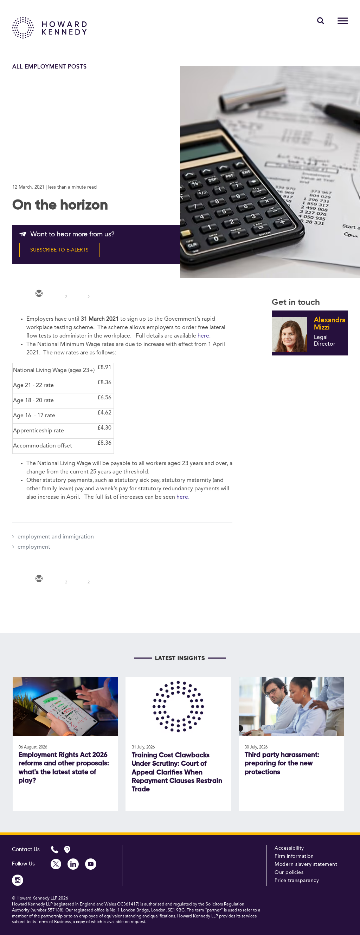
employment (34, 547)
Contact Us (26, 849)
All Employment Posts (49, 67)
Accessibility (289, 848)
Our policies (289, 872)
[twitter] (59, 294)
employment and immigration (56, 537)
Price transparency (297, 880)
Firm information (294, 856)
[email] (38, 294)
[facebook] (102, 294)
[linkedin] (80, 294)
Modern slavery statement (306, 864)
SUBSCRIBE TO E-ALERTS (59, 250)
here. (204, 336)
